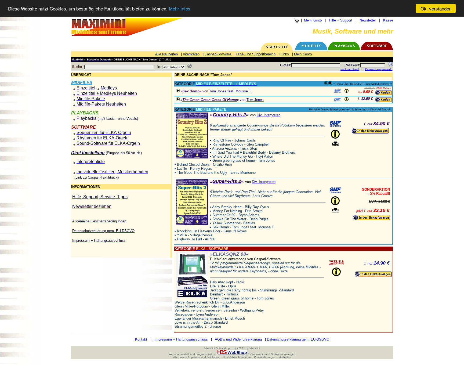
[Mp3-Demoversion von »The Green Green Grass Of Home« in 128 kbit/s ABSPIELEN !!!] (178, 99)
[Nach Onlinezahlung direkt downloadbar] (335, 144)
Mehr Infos (179, 8)
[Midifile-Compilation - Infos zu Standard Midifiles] (335, 124)
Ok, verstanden (436, 8)
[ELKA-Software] (336, 262)
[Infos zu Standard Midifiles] (337, 91)
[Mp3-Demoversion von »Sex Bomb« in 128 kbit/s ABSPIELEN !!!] (178, 90)
